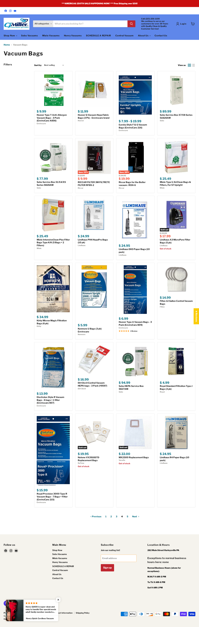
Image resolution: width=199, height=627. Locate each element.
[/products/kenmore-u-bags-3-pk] (94, 292)
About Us (143, 35)
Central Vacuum (124, 35)
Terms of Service (43, 613)
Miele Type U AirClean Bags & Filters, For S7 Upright (175, 183)
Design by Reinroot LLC (14, 619)
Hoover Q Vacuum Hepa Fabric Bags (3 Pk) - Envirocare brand (93, 116)
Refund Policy (25, 613)
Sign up (107, 567)
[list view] (193, 65)
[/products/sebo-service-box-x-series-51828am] (176, 90)
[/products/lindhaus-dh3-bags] (135, 219)
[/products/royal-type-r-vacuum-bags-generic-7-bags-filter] (53, 450)
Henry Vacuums (73, 35)
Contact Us (161, 35)
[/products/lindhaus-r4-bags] (176, 432)
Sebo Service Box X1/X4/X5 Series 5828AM (51, 183)
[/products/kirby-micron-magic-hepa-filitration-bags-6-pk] (53, 288)
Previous (96, 516)
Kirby (39, 326)
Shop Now (10, 35)
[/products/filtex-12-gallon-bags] (176, 279)
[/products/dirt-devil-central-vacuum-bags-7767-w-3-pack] (94, 360)
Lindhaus (81, 245)
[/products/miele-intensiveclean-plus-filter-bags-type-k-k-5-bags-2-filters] (53, 214)
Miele (162, 188)
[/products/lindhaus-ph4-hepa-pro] (94, 214)
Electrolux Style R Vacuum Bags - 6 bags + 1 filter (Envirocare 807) (50, 400)
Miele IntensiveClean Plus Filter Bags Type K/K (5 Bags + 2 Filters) (53, 242)
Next (134, 516)
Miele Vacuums (51, 35)
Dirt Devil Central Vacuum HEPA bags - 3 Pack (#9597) (92, 384)
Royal (162, 392)
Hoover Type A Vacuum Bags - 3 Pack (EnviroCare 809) (135, 323)
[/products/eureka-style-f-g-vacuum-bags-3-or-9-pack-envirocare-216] (135, 95)
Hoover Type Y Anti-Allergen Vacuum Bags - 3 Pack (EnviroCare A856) (52, 118)
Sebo (162, 121)
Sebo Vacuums (29, 35)
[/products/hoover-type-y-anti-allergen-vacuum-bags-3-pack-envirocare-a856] (53, 90)
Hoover (81, 121)
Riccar (80, 188)
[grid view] (189, 65)
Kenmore (81, 334)
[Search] (131, 23)
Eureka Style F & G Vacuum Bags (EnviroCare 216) (133, 126)
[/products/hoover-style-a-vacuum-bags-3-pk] (135, 289)
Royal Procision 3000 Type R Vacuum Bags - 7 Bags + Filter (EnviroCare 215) (52, 496)
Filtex (162, 307)
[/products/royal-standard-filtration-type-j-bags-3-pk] (176, 361)
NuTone (81, 463)
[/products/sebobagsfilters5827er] (135, 361)
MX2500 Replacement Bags (134, 457)
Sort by (38, 65)
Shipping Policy (82, 613)
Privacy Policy (10, 613)
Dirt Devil (82, 389)
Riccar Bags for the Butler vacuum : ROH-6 (132, 183)
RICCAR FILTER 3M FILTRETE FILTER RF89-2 (94, 183)
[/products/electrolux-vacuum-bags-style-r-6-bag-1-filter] (53, 367)
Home (7, 45)
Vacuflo (122, 460)
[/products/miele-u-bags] (176, 157)
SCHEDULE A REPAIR (98, 35)
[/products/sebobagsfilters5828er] (53, 157)
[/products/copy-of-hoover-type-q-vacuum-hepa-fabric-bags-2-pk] (94, 90)
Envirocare (41, 123)
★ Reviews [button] (196, 316)
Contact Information (63, 613)
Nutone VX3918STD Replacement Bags (88, 459)
